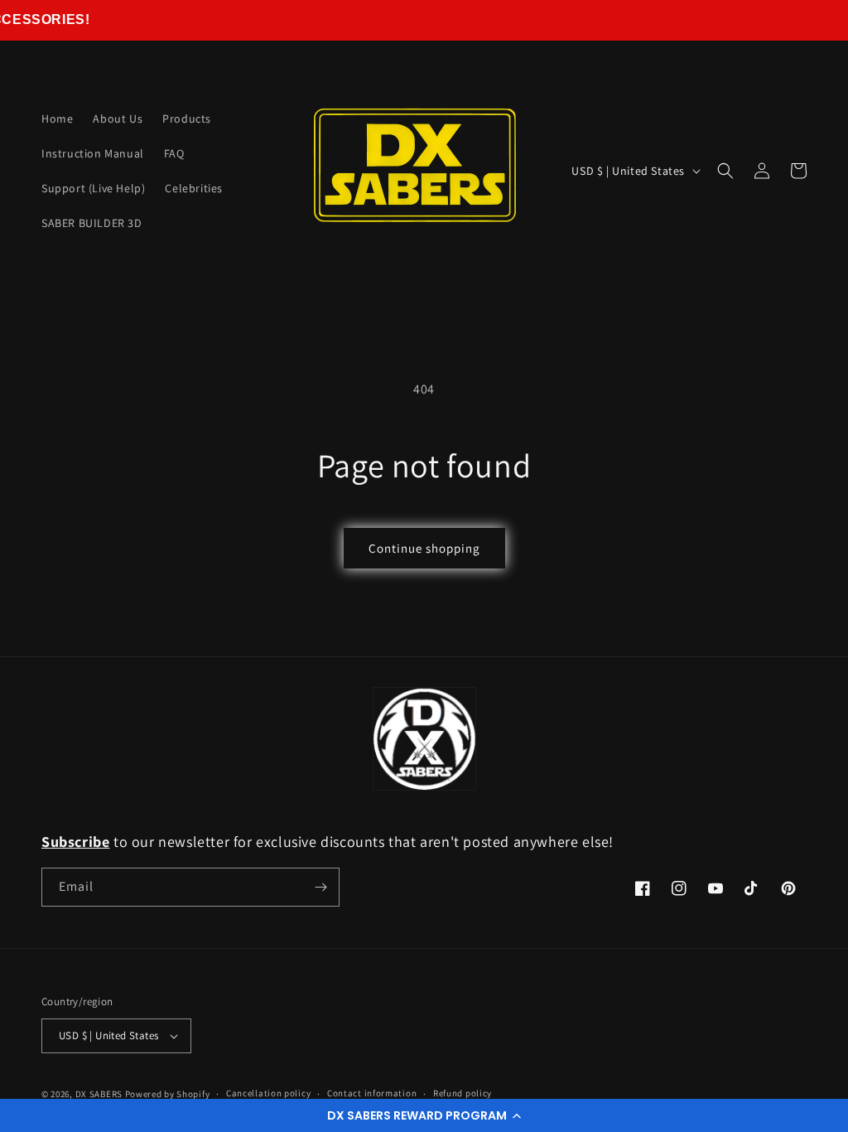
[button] (424, 1115)
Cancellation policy (268, 1093)
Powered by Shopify (167, 1094)
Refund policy (462, 1093)
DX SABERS (99, 1094)
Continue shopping (424, 548)
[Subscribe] (320, 887)
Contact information (372, 1093)
